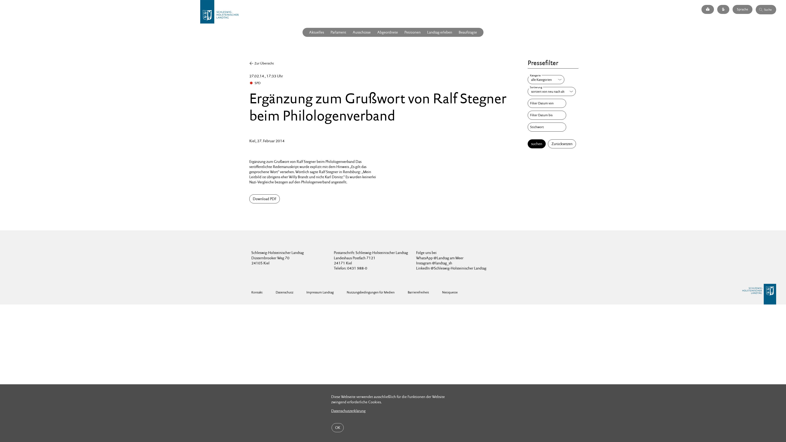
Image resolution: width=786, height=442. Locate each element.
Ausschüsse (362, 32)
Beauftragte (468, 32)
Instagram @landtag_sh (434, 263)
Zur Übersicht (264, 63)
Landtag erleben (439, 32)
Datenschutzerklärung (348, 411)
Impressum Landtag (320, 292)
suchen (536, 144)
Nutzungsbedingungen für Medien (371, 292)
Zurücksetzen (562, 144)
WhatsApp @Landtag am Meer (439, 258)
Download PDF (264, 199)
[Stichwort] (547, 127)
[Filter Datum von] (547, 103)
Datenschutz (284, 292)
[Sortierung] (552, 91)
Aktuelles (316, 32)
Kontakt (257, 292)
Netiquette (450, 292)
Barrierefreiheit (418, 292)
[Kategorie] (546, 79)
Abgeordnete (387, 32)
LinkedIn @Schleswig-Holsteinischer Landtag (451, 268)
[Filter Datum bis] (547, 115)
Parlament (338, 32)
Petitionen (412, 32)
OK (337, 427)
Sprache (742, 9)
